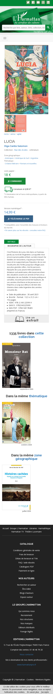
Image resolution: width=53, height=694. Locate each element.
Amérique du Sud (22, 158)
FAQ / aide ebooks (26, 562)
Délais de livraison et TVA (26, 558)
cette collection (31, 335)
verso (12, 134)
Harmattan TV (17, 531)
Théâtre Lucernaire (33, 531)
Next (44, 78)
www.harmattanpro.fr (26, 664)
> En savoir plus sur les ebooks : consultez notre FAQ (24, 230)
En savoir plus (33, 692)
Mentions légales (42, 679)
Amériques (9, 158)
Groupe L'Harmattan (19, 528)
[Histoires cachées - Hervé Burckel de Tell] (16, 487)
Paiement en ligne (26, 570)
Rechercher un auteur (26, 585)
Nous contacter (26, 654)
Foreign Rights (26, 631)
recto (6, 134)
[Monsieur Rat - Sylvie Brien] (16, 365)
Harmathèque (44, 528)
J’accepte (45, 692)
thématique (38, 396)
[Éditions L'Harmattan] (26, 16)
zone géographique (28, 457)
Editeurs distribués (26, 627)
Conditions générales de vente (26, 550)
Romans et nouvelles (28, 163)
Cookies (30, 679)
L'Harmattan (19, 679)
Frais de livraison (26, 554)
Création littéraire (12, 163)
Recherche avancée (42, 32)
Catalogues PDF (26, 566)
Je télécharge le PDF (18, 218)
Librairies (33, 528)
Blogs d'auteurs (26, 593)
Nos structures (26, 619)
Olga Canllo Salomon (15, 146)
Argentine (34, 158)
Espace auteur (26, 597)
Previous (8, 78)
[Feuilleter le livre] (26, 319)
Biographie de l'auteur (19, 246)
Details (11, 241)
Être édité (26, 589)
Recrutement (26, 615)
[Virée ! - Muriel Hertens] (16, 423)
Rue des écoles (21, 150)
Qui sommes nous (26, 611)
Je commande (15, 181)
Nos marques (26, 623)
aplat (19, 134)
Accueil (6, 528)
